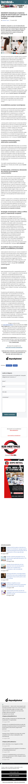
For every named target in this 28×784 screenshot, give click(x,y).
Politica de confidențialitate (7, 782)
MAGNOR (15, 365)
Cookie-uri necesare (14, 775)
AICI (21, 354)
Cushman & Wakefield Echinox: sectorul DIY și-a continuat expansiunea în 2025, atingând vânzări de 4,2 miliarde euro (14, 756)
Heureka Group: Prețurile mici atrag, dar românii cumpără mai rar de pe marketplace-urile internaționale (13, 735)
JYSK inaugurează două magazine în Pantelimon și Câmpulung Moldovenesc (14, 749)
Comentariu (5, 397)
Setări (14, 779)
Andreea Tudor (5, 20)
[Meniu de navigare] (25, 2)
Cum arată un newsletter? (14, 435)
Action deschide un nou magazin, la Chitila (12, 744)
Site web (4, 392)
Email (3, 386)
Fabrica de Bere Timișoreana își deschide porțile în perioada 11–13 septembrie (13, 719)
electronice (9, 365)
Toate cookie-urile (14, 772)
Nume (4, 381)
